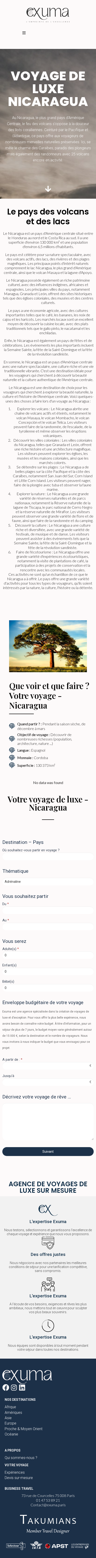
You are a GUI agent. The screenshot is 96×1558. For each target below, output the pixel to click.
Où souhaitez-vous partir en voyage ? (31, 850)
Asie (8, 1418)
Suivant (48, 1151)
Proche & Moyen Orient (23, 1429)
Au (5, 920)
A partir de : (12, 1060)
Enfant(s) (9, 965)
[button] (24, 33)
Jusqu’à (8, 1076)
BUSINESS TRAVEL (19, 1488)
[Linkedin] (22, 1387)
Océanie (11, 1434)
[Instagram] (13, 1387)
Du (5, 904)
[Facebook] (5, 1387)
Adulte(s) (10, 949)
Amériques (13, 1412)
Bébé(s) (8, 982)
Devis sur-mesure (19, 1478)
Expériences (15, 1472)
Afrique (10, 1407)
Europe (10, 1423)
